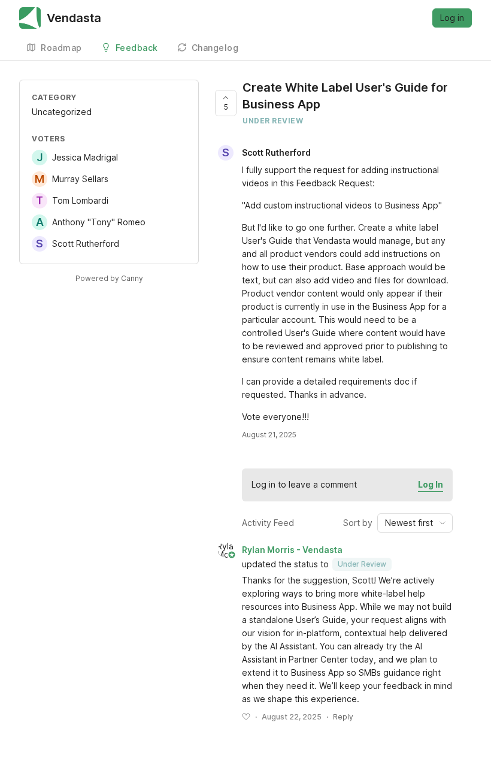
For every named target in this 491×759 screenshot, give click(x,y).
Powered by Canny (109, 278)
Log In (430, 484)
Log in (452, 18)
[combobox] (415, 523)
